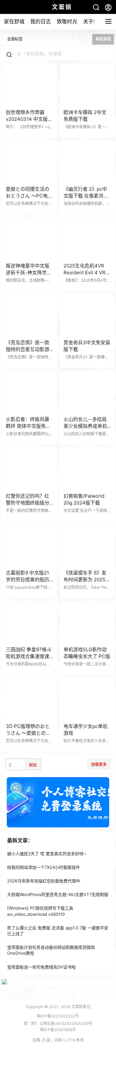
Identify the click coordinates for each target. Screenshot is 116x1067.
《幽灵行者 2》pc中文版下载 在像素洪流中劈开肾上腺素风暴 (85, 196)
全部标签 (15, 39)
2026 (65, 1006)
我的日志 (40, 21)
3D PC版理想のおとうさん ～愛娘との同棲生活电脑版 (28, 733)
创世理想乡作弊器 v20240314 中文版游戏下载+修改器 (29, 119)
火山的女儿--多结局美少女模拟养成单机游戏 (85, 426)
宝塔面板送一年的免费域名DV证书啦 (41, 967)
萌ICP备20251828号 (58, 1029)
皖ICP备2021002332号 (58, 1016)
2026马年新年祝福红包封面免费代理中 (43, 880)
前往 (33, 765)
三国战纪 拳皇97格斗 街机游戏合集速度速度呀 (29, 656)
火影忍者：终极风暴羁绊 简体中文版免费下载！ (28, 426)
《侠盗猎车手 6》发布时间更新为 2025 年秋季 (84, 579)
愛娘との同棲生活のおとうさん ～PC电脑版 (29, 196)
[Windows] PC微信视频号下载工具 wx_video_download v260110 (40, 911)
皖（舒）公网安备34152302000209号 (58, 1023)
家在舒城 (14, 21)
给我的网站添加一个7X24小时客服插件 (43, 867)
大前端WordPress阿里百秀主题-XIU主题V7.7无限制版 (57, 894)
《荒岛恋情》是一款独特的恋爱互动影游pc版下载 (27, 349)
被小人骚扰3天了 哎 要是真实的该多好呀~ (46, 853)
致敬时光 (67, 21)
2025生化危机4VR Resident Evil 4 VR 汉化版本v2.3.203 (84, 272)
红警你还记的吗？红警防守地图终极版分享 (27, 503)
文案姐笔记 (80, 1006)
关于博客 (93, 21)
